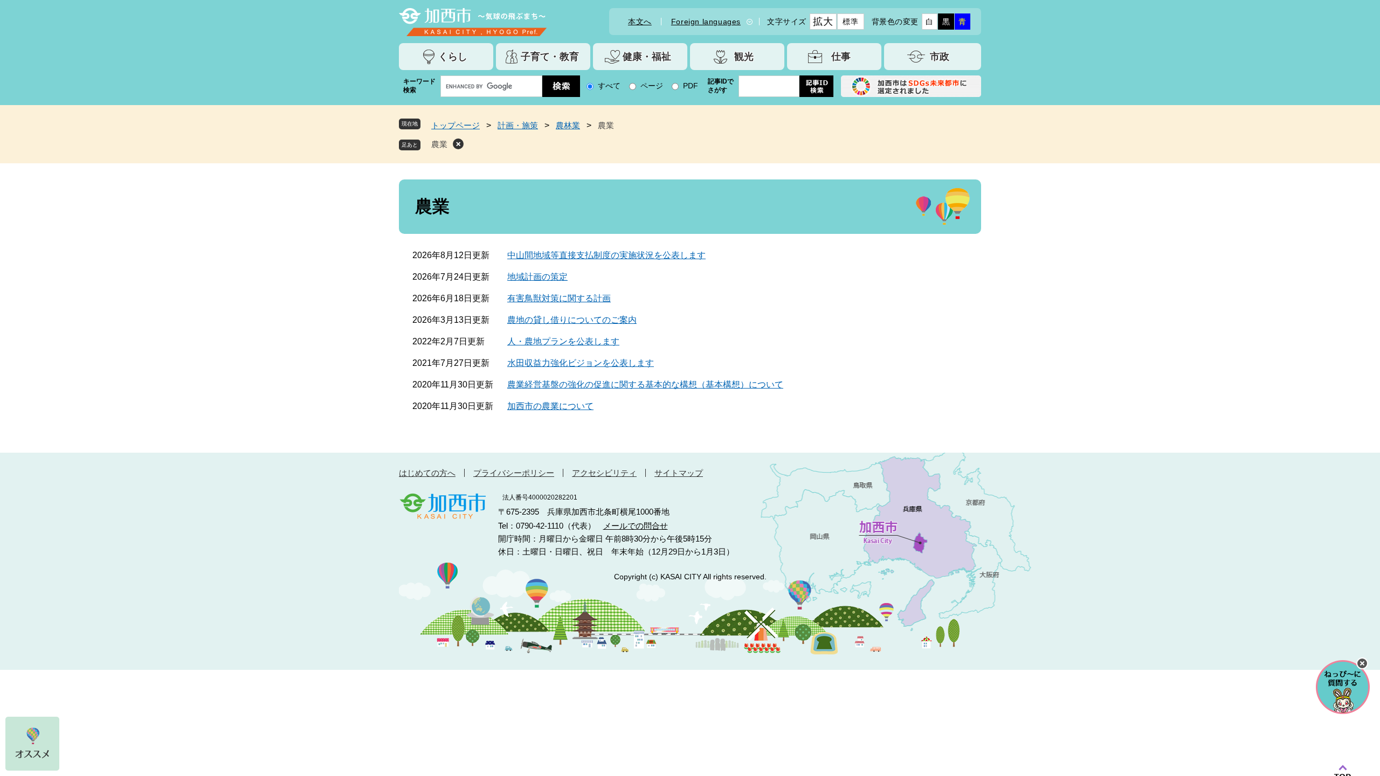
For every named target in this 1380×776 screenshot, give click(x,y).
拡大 (823, 21)
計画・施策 (518, 125)
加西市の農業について (550, 406)
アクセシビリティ (604, 472)
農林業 (568, 125)
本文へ (640, 21)
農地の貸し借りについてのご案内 (572, 319)
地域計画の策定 (537, 276)
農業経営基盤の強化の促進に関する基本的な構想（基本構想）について (645, 384)
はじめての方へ (427, 472)
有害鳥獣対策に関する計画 (559, 298)
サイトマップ (678, 472)
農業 (439, 144)
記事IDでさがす (721, 86)
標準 (850, 21)
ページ (651, 85)
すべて (609, 85)
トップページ (455, 125)
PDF (690, 85)
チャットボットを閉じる (1362, 663)
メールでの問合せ (635, 525)
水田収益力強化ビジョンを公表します (580, 363)
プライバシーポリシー (513, 472)
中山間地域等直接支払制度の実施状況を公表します (606, 255)
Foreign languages (706, 21)
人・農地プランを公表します (563, 341)
